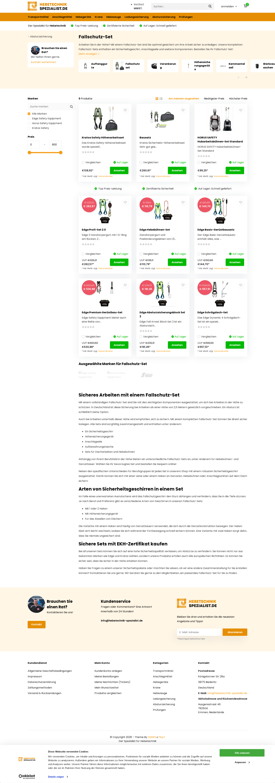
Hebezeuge (113, 17)
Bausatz (145, 137)
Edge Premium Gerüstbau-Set (102, 312)
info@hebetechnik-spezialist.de (122, 620)
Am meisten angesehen (184, 98)
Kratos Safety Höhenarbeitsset (103, 137)
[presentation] (238, 77)
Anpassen (240, 762)
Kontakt (36, 624)
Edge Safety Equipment (46, 118)
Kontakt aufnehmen (43, 62)
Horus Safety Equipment (46, 123)
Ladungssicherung (137, 17)
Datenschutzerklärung (42, 682)
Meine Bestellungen (107, 676)
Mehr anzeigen (88, 54)
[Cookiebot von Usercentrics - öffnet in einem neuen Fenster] (27, 776)
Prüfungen (186, 17)
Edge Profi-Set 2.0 (94, 230)
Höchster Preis (238, 98)
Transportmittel (38, 17)
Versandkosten (105, 176)
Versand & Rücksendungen (44, 693)
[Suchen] (210, 6)
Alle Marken (39, 114)
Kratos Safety (40, 128)
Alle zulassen (242, 752)
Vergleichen (93, 162)
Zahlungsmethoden (40, 687)
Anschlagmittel (62, 17)
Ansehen (119, 170)
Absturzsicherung (163, 17)
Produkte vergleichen (108, 693)
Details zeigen (56, 776)
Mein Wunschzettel (106, 687)
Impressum (35, 676)
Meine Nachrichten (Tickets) (112, 682)
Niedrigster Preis (214, 98)
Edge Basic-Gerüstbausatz (215, 230)
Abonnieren (235, 632)
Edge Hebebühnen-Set (155, 230)
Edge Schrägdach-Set (212, 312)
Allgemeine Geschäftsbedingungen (50, 671)
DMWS (152, 737)
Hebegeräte (83, 17)
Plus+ (162, 737)
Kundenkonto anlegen (108, 671)
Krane (99, 17)
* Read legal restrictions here (191, 638)
